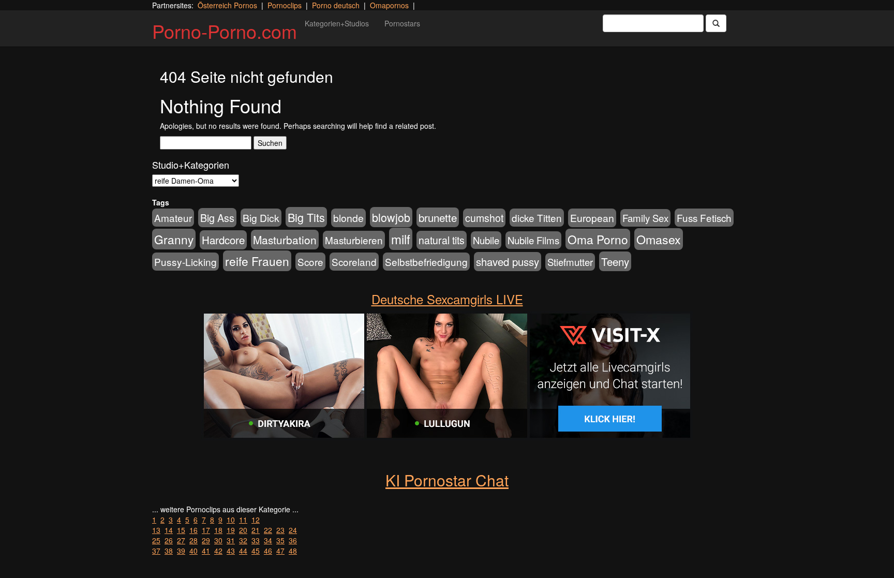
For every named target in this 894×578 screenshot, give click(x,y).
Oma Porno (598, 239)
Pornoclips (284, 5)
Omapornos (389, 5)
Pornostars (402, 23)
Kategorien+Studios (337, 23)
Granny (173, 239)
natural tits (442, 240)
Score (310, 262)
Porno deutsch (336, 5)
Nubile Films (533, 240)
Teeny (615, 261)
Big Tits (306, 217)
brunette (438, 217)
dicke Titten (537, 218)
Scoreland (354, 262)
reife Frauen (257, 261)
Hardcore (223, 239)
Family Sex (645, 218)
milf (400, 239)
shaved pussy (507, 261)
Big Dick (261, 218)
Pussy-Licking (185, 262)
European (592, 218)
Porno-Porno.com (224, 31)
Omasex (658, 239)
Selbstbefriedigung (426, 262)
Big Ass (217, 217)
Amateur (173, 218)
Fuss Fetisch (704, 218)
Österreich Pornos (227, 5)
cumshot (484, 218)
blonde (348, 218)
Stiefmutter (570, 262)
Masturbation (285, 239)
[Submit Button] (716, 23)
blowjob (391, 217)
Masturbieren (354, 240)
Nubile (486, 240)
